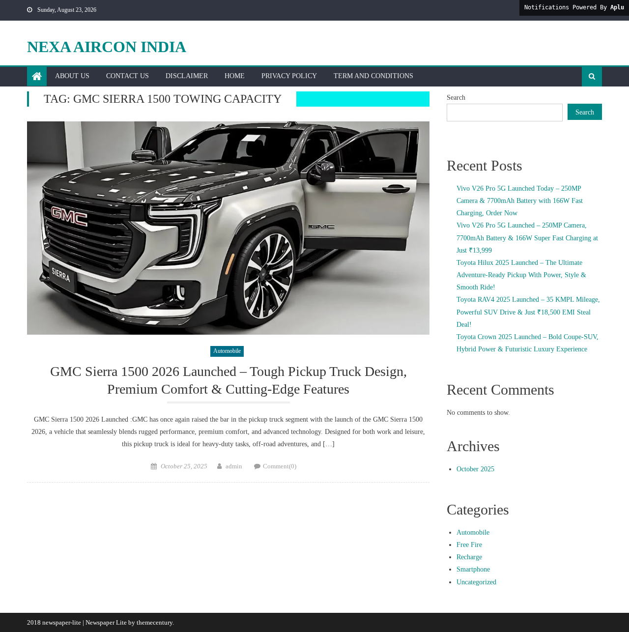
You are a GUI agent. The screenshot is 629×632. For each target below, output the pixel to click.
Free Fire (469, 544)
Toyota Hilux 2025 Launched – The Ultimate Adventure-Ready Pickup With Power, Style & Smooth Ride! (521, 275)
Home (235, 76)
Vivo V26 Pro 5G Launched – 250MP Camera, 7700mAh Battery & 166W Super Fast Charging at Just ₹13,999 (527, 238)
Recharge (469, 557)
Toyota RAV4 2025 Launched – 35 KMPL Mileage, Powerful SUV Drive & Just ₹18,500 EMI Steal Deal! (528, 312)
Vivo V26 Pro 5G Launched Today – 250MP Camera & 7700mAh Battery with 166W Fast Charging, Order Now (520, 201)
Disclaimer (187, 76)
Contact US (127, 76)
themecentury (154, 622)
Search (456, 97)
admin (234, 466)
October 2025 (475, 469)
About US (72, 76)
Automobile (227, 350)
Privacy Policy (289, 76)
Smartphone (473, 569)
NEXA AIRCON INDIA (106, 47)
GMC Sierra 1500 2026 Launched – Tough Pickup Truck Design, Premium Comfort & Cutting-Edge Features (228, 380)
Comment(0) (279, 466)
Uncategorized (476, 582)
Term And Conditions (373, 76)
